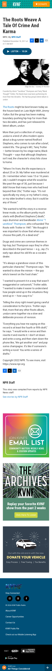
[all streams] (48, 667)
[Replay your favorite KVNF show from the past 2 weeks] (26, 480)
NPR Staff (16, 37)
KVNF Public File (12, 629)
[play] (4, 667)
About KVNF (11, 611)
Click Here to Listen (26, 514)
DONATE (42, 4)
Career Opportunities (15, 617)
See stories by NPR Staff (15, 396)
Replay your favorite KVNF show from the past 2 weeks (26, 506)
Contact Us (10, 623)
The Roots (8, 107)
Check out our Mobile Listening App (21, 635)
